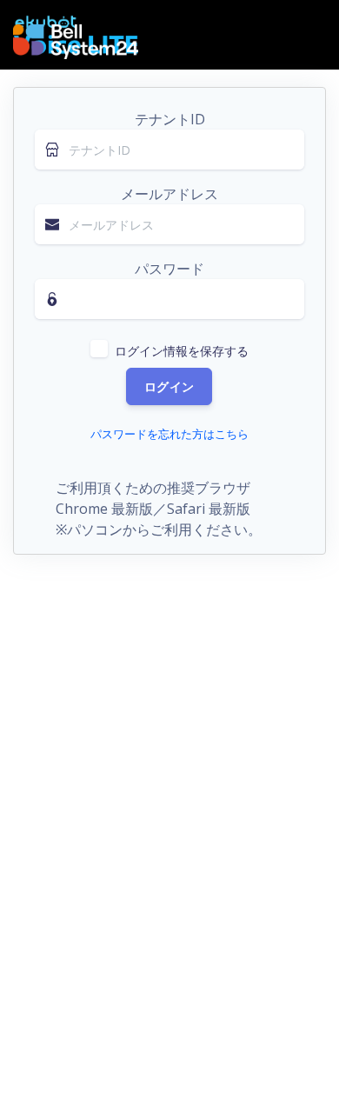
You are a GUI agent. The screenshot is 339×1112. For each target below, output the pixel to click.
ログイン (169, 386)
